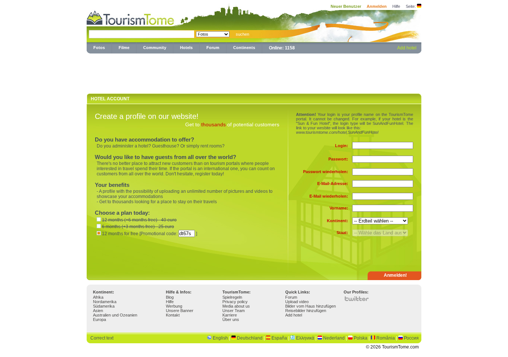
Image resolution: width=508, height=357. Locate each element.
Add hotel (407, 48)
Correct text (101, 338)
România (385, 338)
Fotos (99, 47)
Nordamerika (104, 301)
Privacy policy (235, 301)
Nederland (334, 338)
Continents (244, 47)
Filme (124, 47)
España (279, 338)
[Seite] (419, 6)
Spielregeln (232, 297)
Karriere (229, 315)
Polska (360, 338)
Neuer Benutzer (346, 6)
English (220, 338)
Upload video (297, 301)
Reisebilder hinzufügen (305, 310)
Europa (99, 319)
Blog (170, 297)
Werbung (174, 306)
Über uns (230, 319)
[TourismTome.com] (130, 17)
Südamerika (104, 306)
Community (154, 47)
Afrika (98, 297)
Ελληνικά (305, 338)
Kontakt (173, 315)
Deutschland (250, 338)
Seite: (411, 6)
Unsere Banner (179, 310)
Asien (98, 310)
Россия (411, 338)
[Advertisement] (254, 72)
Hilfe (396, 6)
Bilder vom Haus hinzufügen (310, 306)
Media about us (236, 306)
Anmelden (377, 6)
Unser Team (233, 310)
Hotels (186, 47)
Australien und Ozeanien (115, 315)
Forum (212, 47)
